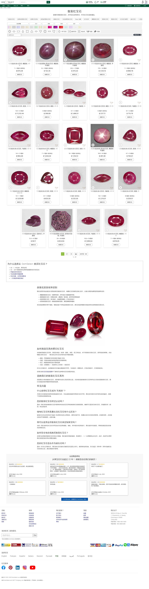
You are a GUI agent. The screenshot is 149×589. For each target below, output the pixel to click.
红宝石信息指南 (47, 371)
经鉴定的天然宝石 (16, 272)
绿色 (36, 27)
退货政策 (31, 513)
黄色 (80, 27)
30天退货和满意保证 (17, 278)
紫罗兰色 (71, 27)
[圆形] (10, 31)
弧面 (3, 521)
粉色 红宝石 (50, 27)
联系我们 (58, 517)
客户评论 (58, 515)
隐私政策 (31, 519)
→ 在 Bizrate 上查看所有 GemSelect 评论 (74, 499)
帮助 (23, 5)
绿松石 (66, 27)
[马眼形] (36, 31)
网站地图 (86, 517)
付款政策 (31, 515)
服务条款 (31, 521)
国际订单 (31, 526)
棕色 (23, 27)
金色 (27, 27)
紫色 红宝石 (55, 27)
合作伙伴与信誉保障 (61, 519)
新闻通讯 (86, 519)
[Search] (48, 2)
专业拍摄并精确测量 (17, 274)
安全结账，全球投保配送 (18, 276)
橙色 (45, 27)
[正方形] (27, 31)
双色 (9, 27)
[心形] (41, 31)
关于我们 (58, 513)
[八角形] (18, 31)
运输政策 (31, 517)
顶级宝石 (4, 519)
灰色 (32, 27)
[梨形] (23, 31)
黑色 (14, 27)
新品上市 (16, 5)
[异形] (54, 31)
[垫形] (45, 31)
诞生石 (3, 517)
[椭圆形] (14, 31)
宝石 (9, 5)
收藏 (85, 513)
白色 (76, 27)
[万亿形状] (32, 31)
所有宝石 (4, 515)
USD (145, 5)
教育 (28, 5)
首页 (3, 5)
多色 (40, 27)
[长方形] (49, 31)
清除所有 (136, 35)
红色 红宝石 (61, 27)
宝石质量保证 (32, 524)
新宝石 (3, 513)
